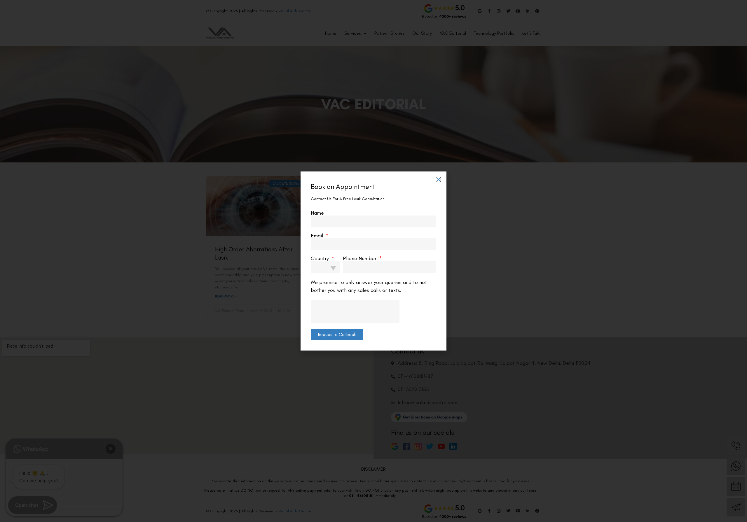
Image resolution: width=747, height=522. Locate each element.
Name (317, 213)
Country (320, 258)
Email (317, 235)
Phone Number (360, 258)
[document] (373, 261)
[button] (438, 179)
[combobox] (325, 267)
